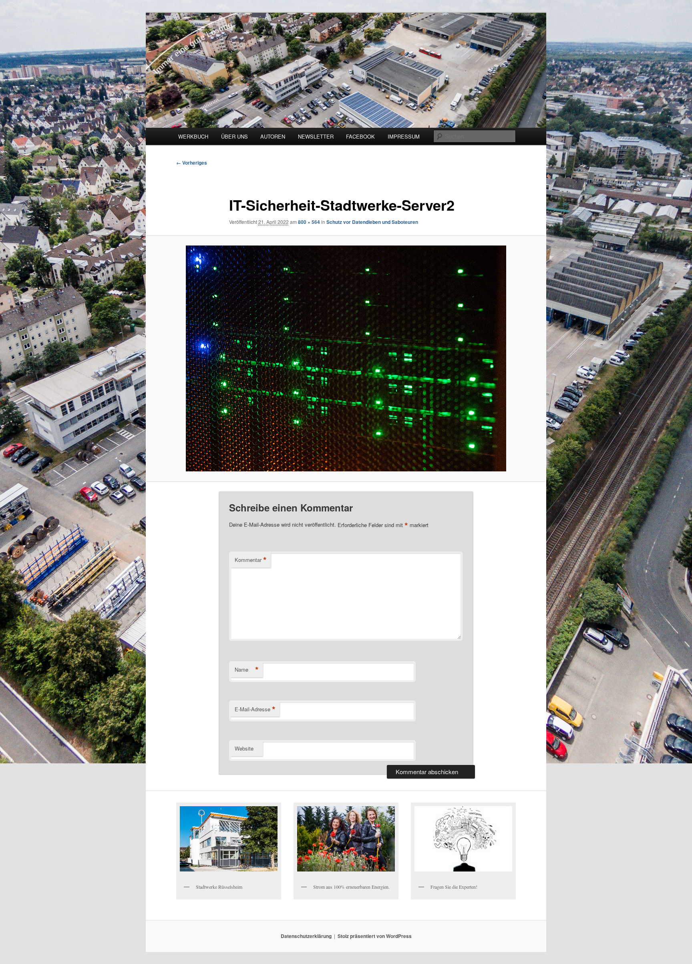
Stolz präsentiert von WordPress (375, 936)
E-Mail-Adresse (255, 709)
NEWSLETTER (316, 136)
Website (244, 748)
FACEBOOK (360, 136)
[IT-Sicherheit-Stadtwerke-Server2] (346, 358)
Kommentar (251, 559)
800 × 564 (309, 221)
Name (247, 669)
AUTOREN (272, 136)
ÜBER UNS (234, 136)
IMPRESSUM (404, 136)
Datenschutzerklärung (306, 936)
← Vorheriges (191, 162)
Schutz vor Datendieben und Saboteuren (372, 221)
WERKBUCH (193, 136)
